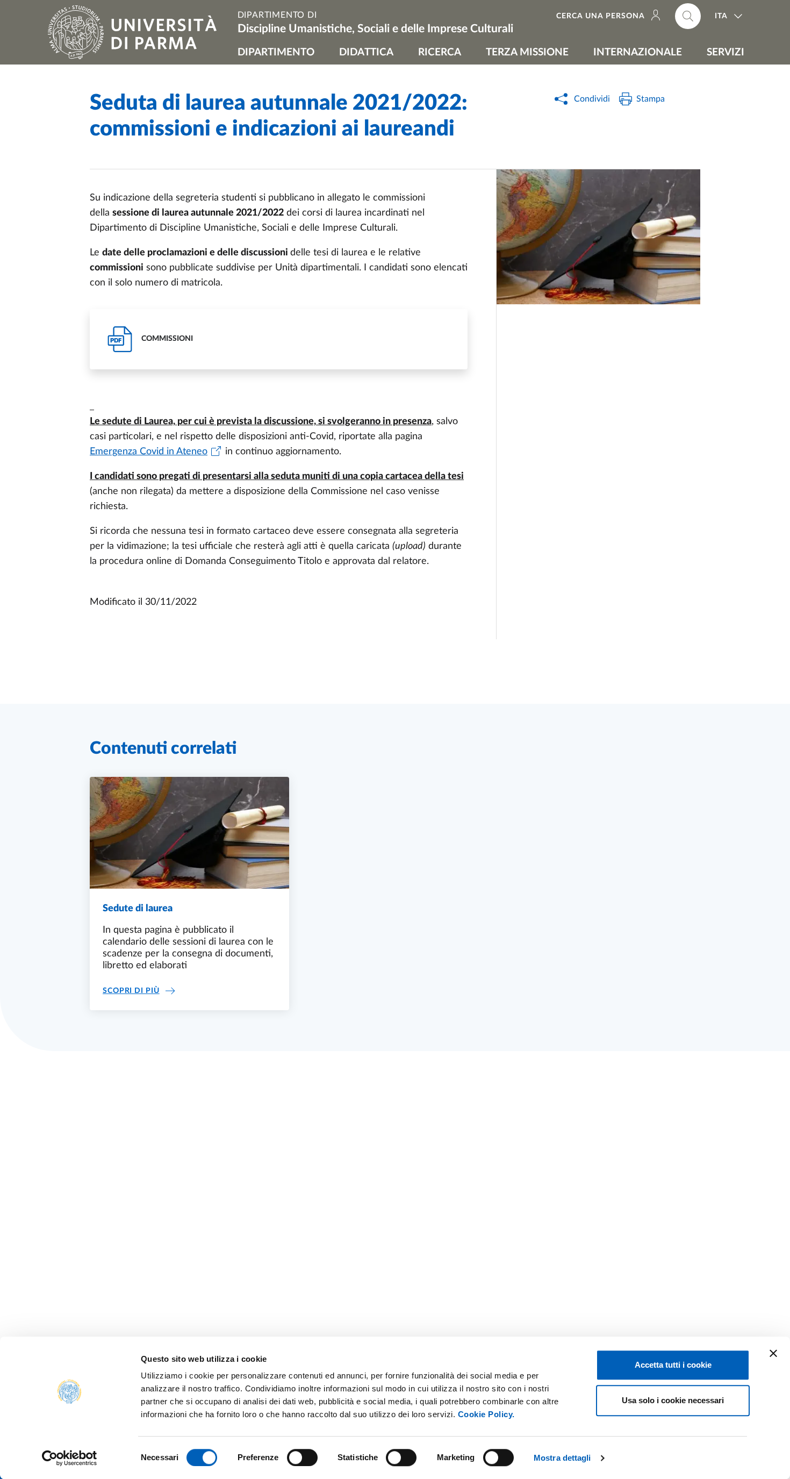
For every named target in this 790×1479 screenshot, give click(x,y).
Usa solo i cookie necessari (673, 1400)
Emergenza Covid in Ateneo (148, 451)
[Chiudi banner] (773, 1353)
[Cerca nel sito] (688, 16)
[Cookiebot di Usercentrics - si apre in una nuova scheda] (70, 1458)
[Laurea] (598, 236)
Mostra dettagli (562, 1457)
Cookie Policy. (486, 1414)
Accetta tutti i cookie (673, 1364)
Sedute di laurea (138, 908)
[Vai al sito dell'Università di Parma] (136, 32)
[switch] (302, 1457)
